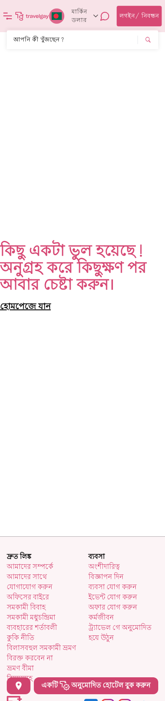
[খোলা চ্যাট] (105, 16)
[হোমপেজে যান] (32, 16)
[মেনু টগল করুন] (7, 16)
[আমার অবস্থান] (18, 685)
